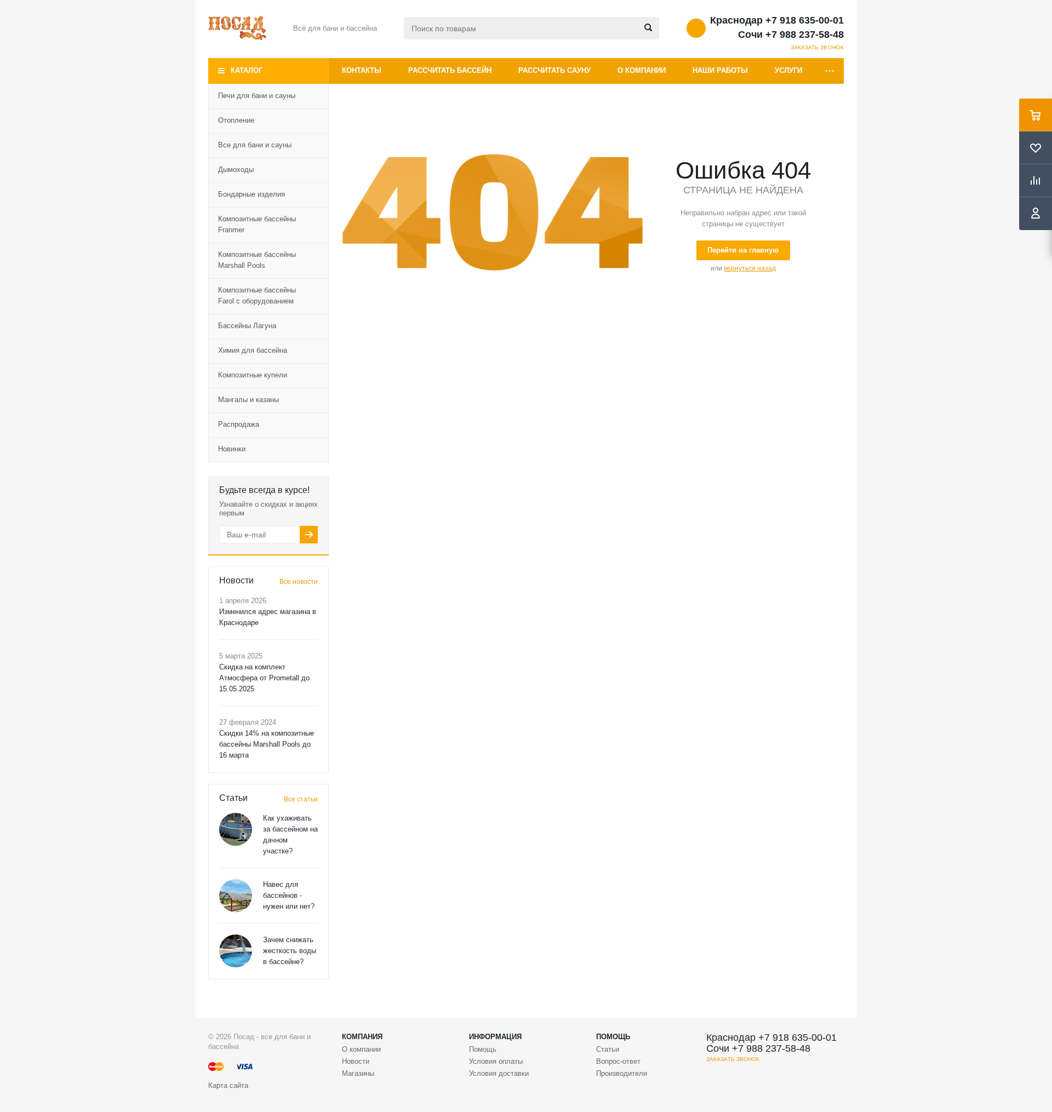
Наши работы (720, 70)
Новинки (231, 449)
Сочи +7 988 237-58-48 (791, 34)
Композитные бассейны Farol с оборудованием (257, 295)
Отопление (236, 120)
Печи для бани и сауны (256, 95)
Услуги (788, 70)
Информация (495, 1037)
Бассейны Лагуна (247, 326)
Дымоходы (236, 169)
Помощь (613, 1037)
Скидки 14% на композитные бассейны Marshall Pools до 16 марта (266, 744)
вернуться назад (750, 268)
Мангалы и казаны (248, 399)
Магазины (358, 1073)
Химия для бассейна (252, 350)
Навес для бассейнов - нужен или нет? (289, 895)
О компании (642, 70)
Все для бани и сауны (254, 145)
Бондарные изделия (251, 194)
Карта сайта (228, 1085)
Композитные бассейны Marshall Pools (257, 260)
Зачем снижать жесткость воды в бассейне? (289, 951)
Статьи (607, 1049)
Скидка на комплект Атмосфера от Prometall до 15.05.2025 (264, 678)
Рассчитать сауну (554, 70)
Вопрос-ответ (618, 1061)
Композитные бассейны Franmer (257, 224)
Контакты (361, 70)
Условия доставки (499, 1073)
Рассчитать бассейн (449, 70)
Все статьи (301, 799)
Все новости (298, 582)
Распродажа (238, 424)
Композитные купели (252, 375)
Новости (355, 1061)
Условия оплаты (496, 1061)
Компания (362, 1037)
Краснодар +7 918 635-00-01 (777, 20)
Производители (621, 1073)
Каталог (246, 70)
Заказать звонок (817, 47)
